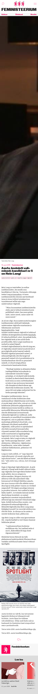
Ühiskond (19, 14)
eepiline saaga (22, 278)
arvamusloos (16, 294)
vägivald (29, 278)
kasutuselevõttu (7, 330)
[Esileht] (19, 3)
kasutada (32, 334)
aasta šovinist (6, 278)
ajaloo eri (14, 278)
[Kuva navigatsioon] (35, 3)
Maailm (34, 14)
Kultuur (4, 14)
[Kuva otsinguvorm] (2, 3)
